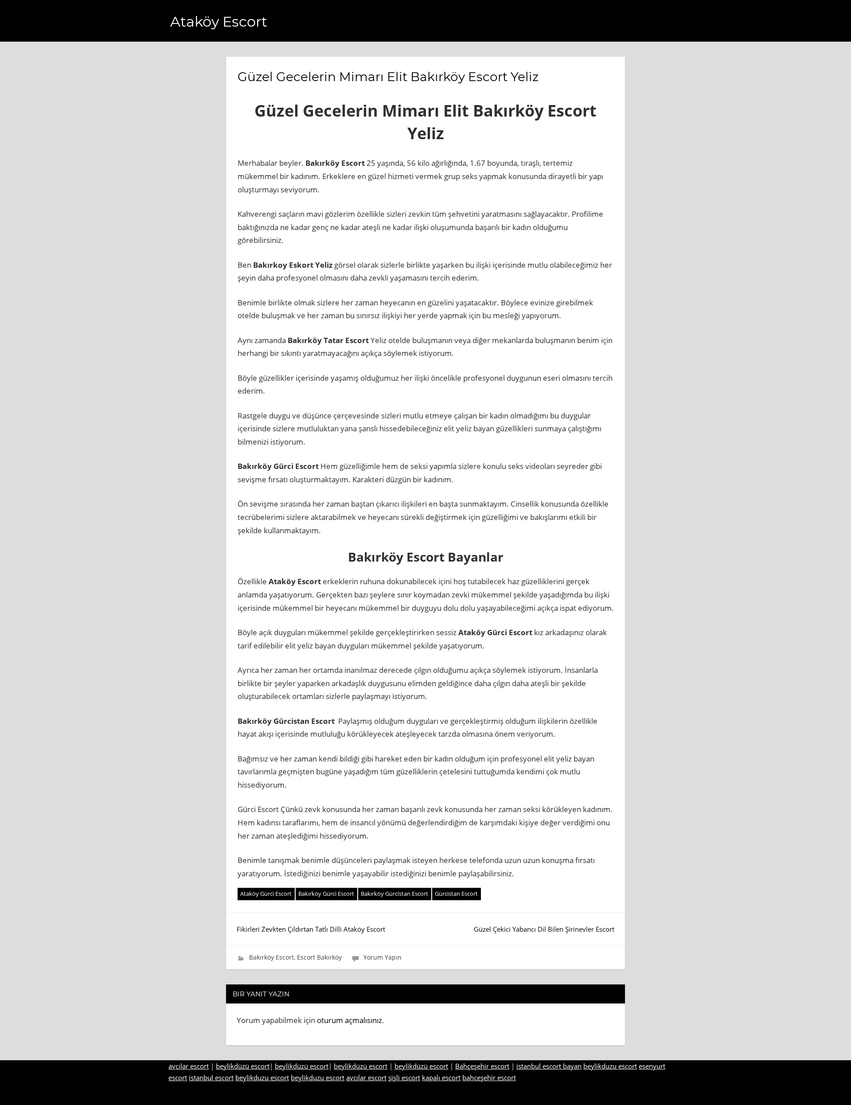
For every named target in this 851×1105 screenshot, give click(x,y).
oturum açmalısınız (349, 1020)
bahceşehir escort (489, 1077)
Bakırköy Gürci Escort (326, 894)
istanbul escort (211, 1077)
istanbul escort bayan (549, 1066)
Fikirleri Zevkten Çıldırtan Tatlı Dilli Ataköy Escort (311, 929)
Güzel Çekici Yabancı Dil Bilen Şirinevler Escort (544, 929)
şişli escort (404, 1077)
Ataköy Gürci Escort (266, 894)
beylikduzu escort (610, 1066)
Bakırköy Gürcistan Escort (394, 894)
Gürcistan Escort (456, 894)
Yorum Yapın (382, 957)
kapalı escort (441, 1077)
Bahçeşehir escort (482, 1066)
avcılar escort (188, 1066)
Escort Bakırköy (319, 957)
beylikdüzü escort (242, 1066)
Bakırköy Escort (271, 957)
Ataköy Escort (218, 21)
